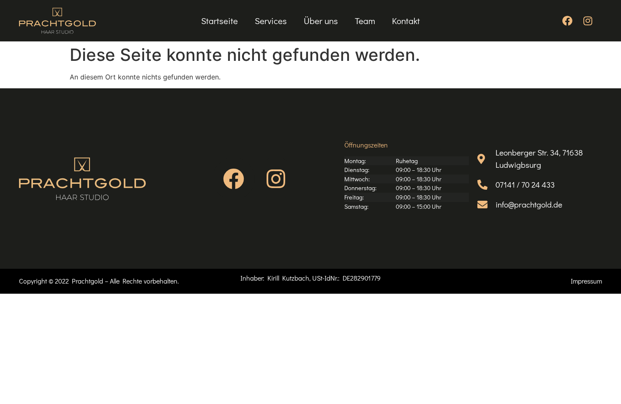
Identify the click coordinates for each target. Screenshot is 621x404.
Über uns (321, 21)
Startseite (219, 21)
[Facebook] (567, 21)
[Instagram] (587, 21)
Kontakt (406, 21)
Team (365, 21)
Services (271, 21)
